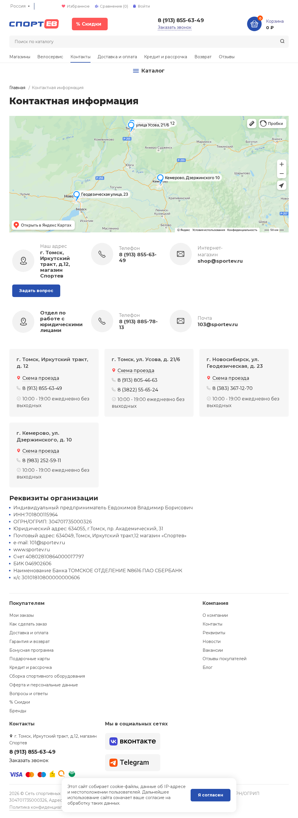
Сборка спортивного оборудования (47, 676)
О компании (215, 615)
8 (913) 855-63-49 (181, 20)
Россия (18, 6)
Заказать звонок (174, 27)
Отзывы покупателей (224, 658)
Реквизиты (214, 632)
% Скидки (19, 702)
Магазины (19, 56)
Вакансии (213, 650)
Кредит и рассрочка (165, 56)
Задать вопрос (36, 290)
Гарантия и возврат (29, 641)
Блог (207, 667)
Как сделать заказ (28, 624)
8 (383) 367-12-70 (232, 388)
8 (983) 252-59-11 (41, 460)
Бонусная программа (31, 650)
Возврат (203, 56)
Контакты (80, 56)
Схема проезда (40, 378)
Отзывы (227, 56)
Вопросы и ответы (28, 693)
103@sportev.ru (218, 324)
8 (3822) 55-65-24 (138, 390)
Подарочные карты (29, 658)
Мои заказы (21, 615)
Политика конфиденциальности (43, 807)
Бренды (17, 710)
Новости (212, 641)
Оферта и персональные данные (43, 685)
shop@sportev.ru (220, 261)
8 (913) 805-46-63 (137, 380)
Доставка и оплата (117, 56)
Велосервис (50, 56)
